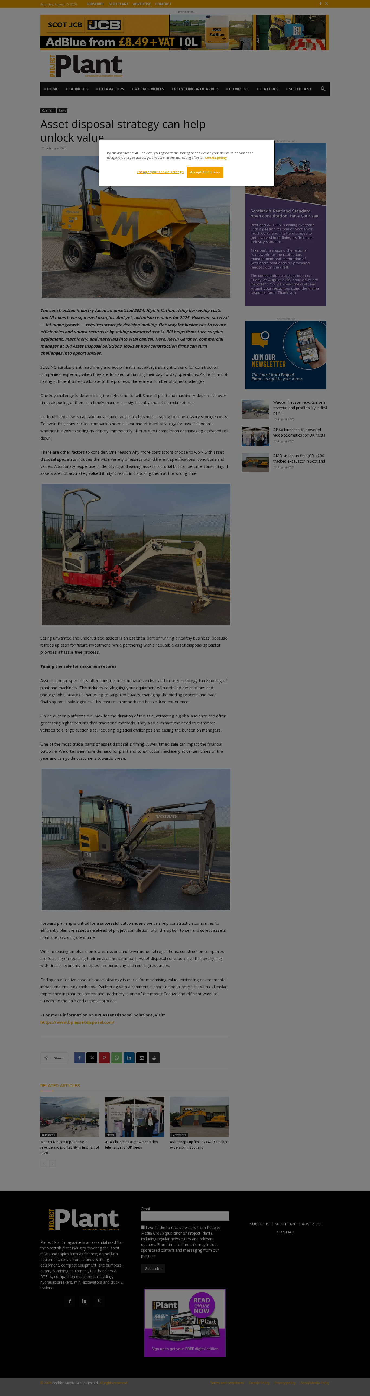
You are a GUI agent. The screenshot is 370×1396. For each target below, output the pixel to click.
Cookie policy (216, 157)
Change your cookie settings (160, 172)
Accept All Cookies (205, 172)
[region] (187, 163)
